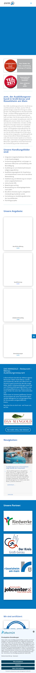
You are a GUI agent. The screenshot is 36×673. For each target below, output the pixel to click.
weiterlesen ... (11, 485)
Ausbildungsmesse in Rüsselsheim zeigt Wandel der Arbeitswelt (17, 467)
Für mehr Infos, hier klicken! (18, 430)
